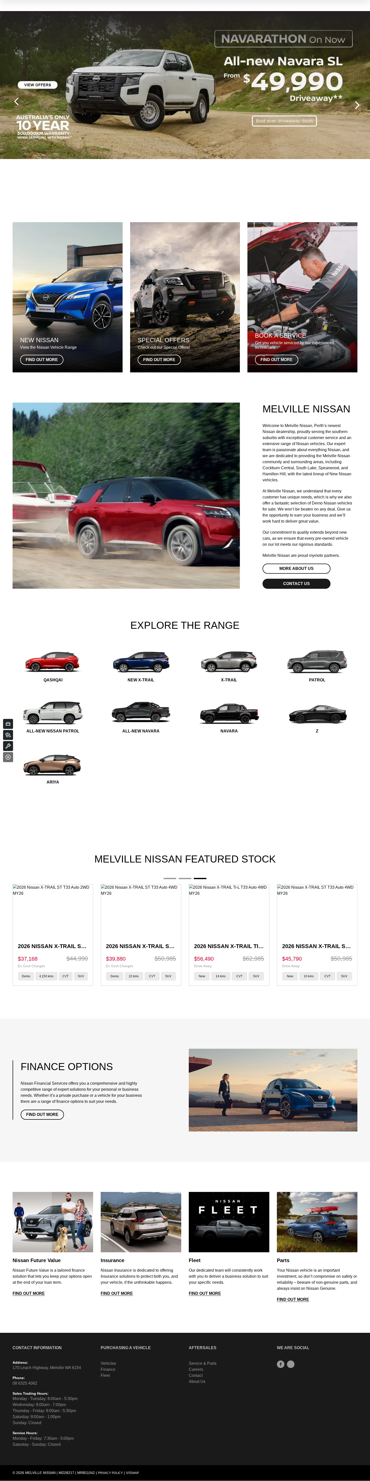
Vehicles (108, 1363)
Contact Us (296, 583)
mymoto (316, 555)
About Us (197, 1381)
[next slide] (357, 105)
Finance (108, 1369)
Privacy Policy (110, 1473)
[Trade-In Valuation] (8, 724)
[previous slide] (16, 101)
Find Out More (42, 1114)
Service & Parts (202, 1363)
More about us (296, 568)
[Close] (8, 757)
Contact (196, 1375)
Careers (196, 1369)
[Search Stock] (8, 735)
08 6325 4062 (25, 1383)
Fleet (105, 1375)
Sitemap (132, 1473)
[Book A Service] (8, 746)
